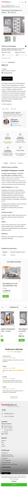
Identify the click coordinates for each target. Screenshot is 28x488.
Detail (5, 296)
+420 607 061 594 (8, 430)
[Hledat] (20, 2)
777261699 (15, 123)
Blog (2, 442)
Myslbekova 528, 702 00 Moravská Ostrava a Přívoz (7, 455)
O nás (2, 444)
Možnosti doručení (8, 72)
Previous (3, 307)
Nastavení (14, 481)
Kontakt (3, 446)
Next (25, 307)
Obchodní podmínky (5, 462)
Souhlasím (14, 484)
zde (17, 478)
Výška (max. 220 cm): (20, 52)
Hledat (6, 473)
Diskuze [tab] (20, 163)
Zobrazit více (14, 397)
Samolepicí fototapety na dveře (17, 252)
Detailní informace (6, 101)
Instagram (5, 410)
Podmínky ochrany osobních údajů (9, 464)
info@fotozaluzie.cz (16, 125)
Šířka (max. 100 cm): (6, 52)
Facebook (2, 410)
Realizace (3, 440)
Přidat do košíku (7, 78)
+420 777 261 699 (9, 416)
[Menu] (25, 2)
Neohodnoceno (11, 62)
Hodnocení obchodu (14, 349)
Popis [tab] (6, 163)
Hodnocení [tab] (13, 163)
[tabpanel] (11, 282)
